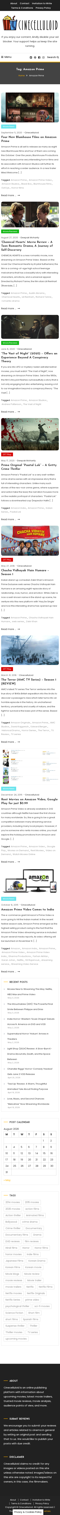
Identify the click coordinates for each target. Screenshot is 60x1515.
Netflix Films (45, 1286)
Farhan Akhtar (40, 956)
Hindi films (11, 1248)
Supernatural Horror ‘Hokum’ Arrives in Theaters (27, 1036)
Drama (37, 1234)
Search (51, 57)
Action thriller (13, 1215)
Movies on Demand (18, 850)
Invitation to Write (42, 3)
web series (18, 621)
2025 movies (13, 1209)
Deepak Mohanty (30, 237)
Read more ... (9, 195)
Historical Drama (11, 730)
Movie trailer (34, 1280)
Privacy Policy (43, 7)
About (13, 3)
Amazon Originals (20, 722)
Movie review (31, 1274)
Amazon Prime (19, 180)
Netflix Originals (36, 1293)
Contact (24, 3)
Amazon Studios (10, 183)
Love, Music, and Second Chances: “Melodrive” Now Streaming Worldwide (28, 1101)
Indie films (33, 1254)
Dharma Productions (19, 956)
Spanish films (30, 1319)
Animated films (35, 1215)
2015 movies (32, 1202)
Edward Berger (39, 726)
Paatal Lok (15, 511)
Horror (26, 1248)
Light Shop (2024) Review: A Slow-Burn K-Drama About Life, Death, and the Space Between (29, 1054)
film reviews (32, 1241)
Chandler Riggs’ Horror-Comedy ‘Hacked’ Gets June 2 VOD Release (30, 1071)
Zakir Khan (31, 621)
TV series (16, 734)
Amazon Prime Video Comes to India (27, 909)
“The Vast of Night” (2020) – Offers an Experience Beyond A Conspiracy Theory (29, 357)
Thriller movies (14, 1332)
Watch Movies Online (24, 854)
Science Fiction (14, 1313)
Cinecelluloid (32, 132)
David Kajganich (20, 726)
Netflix (20, 960)
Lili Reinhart (28, 296)
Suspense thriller (15, 1325)
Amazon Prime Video (40, 180)
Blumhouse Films (43, 183)
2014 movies (13, 1202)
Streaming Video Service (24, 964)
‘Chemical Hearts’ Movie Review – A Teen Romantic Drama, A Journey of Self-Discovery (27, 246)
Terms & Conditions (22, 7)
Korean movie (33, 1267)
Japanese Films (14, 1260)
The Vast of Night (32, 404)
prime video (32, 1299)
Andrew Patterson (11, 404)
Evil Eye (5, 187)
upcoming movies (16, 1338)
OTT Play (7, 454)
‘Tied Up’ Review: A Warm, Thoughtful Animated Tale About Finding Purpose (27, 1086)
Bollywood (11, 1221)
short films (12, 1319)
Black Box (26, 183)
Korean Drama (36, 1260)
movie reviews (14, 1280)
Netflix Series (13, 1299)
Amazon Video (37, 846)
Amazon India (18, 508)
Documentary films (17, 1234)
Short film (34, 1313)
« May (7, 1180)
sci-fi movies (42, 1306)
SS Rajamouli (32, 960)
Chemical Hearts (11, 296)
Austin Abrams (36, 293)
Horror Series (29, 730)
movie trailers (13, 1286)
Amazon (15, 948)
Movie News (8, 126)
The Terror (43, 730)
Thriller (33, 1325)
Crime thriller (13, 1228)
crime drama (30, 1221)
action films (32, 1209)
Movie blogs (12, 1274)
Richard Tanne (43, 296)
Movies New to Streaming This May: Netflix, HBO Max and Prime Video (29, 992)
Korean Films (13, 1267)
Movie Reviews (10, 231)
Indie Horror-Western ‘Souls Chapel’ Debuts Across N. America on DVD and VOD (30, 1021)
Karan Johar (8, 960)
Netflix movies (14, 1293)
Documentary (34, 1228)
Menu (8, 57)
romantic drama (11, 300)
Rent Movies (37, 850)
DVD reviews (13, 1241)
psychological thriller (17, 1306)
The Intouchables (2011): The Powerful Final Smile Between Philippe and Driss (30, 1006)
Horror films (17, 187)
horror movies (14, 1254)
